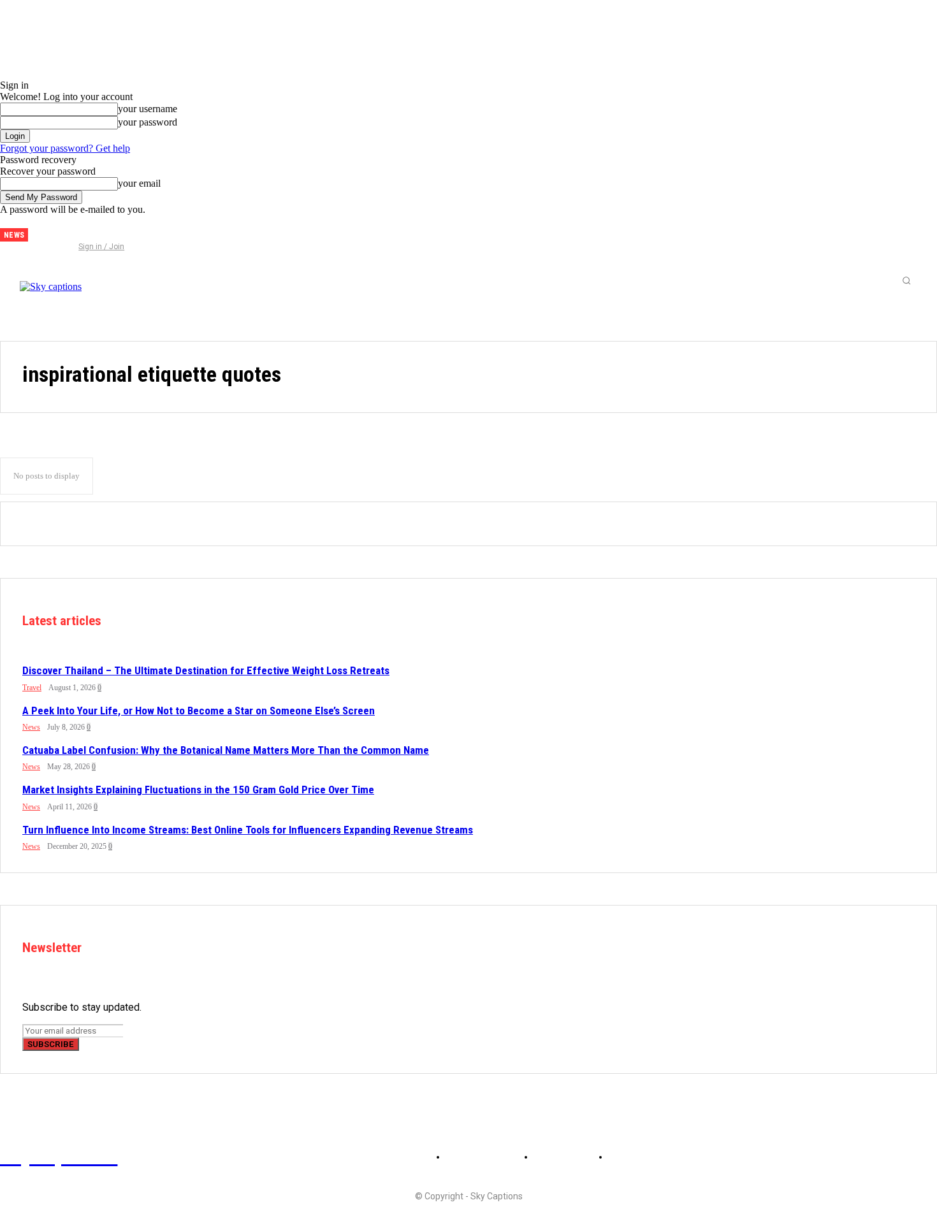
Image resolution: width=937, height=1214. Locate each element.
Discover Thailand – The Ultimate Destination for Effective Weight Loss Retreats (205, 670)
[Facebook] (48, 230)
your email (139, 183)
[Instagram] (69, 230)
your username (147, 108)
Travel (31, 687)
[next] (38, 234)
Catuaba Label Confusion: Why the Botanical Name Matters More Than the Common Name (225, 750)
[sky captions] (108, 280)
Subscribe (50, 1044)
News (31, 727)
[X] (90, 230)
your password (147, 122)
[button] (906, 280)
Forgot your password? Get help (65, 148)
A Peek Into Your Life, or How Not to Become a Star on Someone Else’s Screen (198, 710)
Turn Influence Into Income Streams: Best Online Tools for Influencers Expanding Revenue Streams (247, 829)
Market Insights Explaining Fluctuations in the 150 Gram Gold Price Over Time (198, 789)
